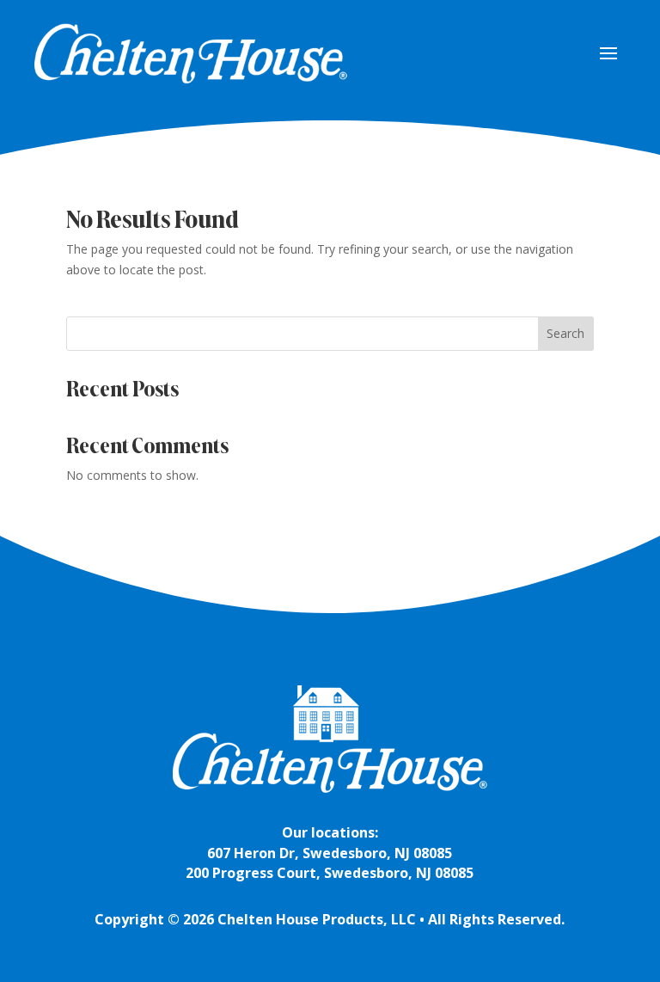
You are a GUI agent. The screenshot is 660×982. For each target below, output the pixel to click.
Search (565, 333)
